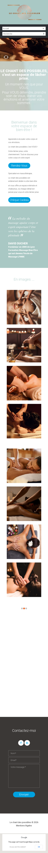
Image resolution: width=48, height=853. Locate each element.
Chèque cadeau (19, 200)
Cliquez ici (24, 705)
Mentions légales (24, 825)
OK (39, 847)
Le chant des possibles (20, 822)
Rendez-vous (19, 165)
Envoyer (24, 794)
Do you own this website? (18, 847)
